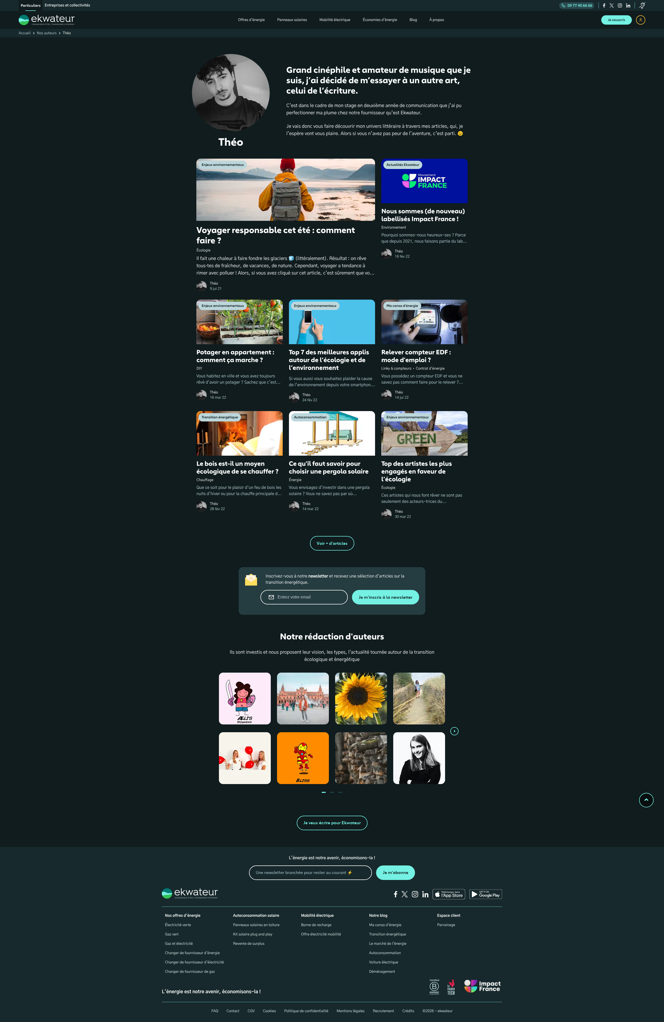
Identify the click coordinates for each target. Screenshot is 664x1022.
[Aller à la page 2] (340, 792)
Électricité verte (178, 925)
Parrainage (446, 925)
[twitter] (612, 5)
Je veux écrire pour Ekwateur (332, 822)
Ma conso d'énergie (385, 925)
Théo (214, 283)
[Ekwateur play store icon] (485, 894)
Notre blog (378, 916)
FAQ (214, 1011)
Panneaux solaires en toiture (256, 925)
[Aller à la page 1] (332, 792)
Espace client (448, 916)
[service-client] (642, 5)
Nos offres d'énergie (182, 916)
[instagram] (620, 5)
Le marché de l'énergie (387, 944)
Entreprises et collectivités (67, 5)
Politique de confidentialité (306, 1011)
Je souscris (616, 20)
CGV (251, 1011)
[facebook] (604, 5)
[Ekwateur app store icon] (449, 894)
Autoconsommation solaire (256, 916)
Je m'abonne (395, 872)
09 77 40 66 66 (580, 5)
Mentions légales (351, 1011)
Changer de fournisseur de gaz (190, 972)
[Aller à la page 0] (324, 792)
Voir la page (241, 701)
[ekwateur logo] (47, 20)
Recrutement (383, 1011)
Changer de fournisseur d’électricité (194, 962)
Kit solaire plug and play (252, 934)
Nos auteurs (47, 33)
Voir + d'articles (332, 543)
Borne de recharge (316, 925)
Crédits (408, 1011)
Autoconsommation (385, 953)
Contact (232, 1011)
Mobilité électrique (317, 916)
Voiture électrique (383, 962)
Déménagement (382, 972)
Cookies (269, 1011)
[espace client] (640, 20)
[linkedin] (628, 5)
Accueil (25, 33)
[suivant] (454, 731)
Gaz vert (172, 934)
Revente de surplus (248, 944)
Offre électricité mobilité (321, 934)
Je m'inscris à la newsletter (385, 597)
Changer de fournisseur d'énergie (192, 953)
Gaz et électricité (179, 944)
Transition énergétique (387, 934)
